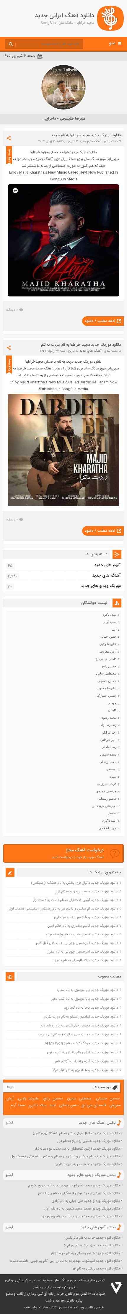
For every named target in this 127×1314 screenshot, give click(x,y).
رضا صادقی (108, 747)
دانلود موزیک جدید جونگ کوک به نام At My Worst (81, 1043)
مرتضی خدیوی (106, 791)
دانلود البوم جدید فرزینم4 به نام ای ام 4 (92, 1245)
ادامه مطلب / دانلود (100, 321)
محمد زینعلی (108, 762)
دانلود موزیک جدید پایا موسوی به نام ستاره (87, 990)
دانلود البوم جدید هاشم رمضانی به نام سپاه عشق (85, 1253)
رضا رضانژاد (108, 725)
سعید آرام (109, 622)
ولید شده (30, 1307)
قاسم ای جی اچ (105, 659)
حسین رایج (109, 666)
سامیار (112, 813)
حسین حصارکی (106, 695)
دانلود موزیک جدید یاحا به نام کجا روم (91, 1008)
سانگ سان (61, 1280)
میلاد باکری (109, 614)
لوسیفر (111, 769)
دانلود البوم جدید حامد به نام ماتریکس (92, 1238)
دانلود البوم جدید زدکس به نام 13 (96, 1269)
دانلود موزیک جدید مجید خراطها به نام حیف (86, 135)
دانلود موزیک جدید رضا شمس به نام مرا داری (86, 917)
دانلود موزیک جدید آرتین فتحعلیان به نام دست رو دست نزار (75, 900)
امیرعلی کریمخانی (104, 806)
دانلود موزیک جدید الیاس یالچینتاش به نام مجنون (82, 1052)
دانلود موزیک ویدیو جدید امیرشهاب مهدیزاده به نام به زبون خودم (74, 1185)
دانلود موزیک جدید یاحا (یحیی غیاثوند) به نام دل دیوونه (78, 1034)
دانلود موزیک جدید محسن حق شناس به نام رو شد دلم (79, 1026)
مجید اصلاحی (107, 828)
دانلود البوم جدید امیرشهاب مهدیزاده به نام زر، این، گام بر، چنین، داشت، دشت (65, 1261)
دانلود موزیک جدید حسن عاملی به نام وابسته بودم (81, 934)
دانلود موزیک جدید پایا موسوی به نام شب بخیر (84, 999)
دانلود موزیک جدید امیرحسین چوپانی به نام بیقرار (82, 952)
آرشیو (9, 1123)
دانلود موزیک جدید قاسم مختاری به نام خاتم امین (82, 926)
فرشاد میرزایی (106, 783)
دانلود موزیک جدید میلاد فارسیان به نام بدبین (85, 960)
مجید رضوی (108, 717)
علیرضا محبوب (106, 688)
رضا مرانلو (109, 732)
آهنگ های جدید (90, 141)
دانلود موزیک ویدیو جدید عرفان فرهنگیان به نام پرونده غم (79, 1193)
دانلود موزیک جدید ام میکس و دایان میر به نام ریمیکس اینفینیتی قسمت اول (63, 909)
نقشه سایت (47, 1307)
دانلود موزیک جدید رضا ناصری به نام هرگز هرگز (85, 1070)
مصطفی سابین (106, 673)
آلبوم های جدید (107, 565)
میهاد (113, 776)
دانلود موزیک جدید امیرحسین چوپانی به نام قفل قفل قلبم (77, 943)
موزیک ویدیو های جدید (101, 586)
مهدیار (112, 703)
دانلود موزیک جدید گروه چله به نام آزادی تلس (85, 1061)
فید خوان (65, 1307)
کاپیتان (112, 710)
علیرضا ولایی (107, 644)
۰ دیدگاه (12, 310)
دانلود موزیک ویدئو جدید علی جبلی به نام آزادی (86, 1201)
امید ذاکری (109, 820)
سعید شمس (108, 754)
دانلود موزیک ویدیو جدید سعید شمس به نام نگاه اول (82, 1209)
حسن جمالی (108, 636)
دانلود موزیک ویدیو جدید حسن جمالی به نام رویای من (80, 1216)
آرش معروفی (107, 651)
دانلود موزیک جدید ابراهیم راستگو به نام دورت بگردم (81, 1017)
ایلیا (114, 629)
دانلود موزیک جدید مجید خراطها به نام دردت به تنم (81, 345)
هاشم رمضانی (106, 798)
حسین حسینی (107, 681)
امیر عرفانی (108, 740)
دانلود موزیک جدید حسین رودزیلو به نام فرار (87, 891)
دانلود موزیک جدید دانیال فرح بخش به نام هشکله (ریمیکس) (74, 883)
